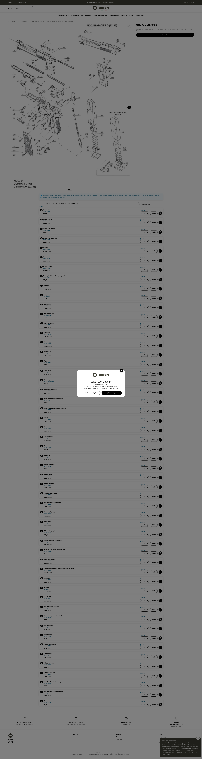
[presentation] (101, 379)
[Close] (121, 370)
